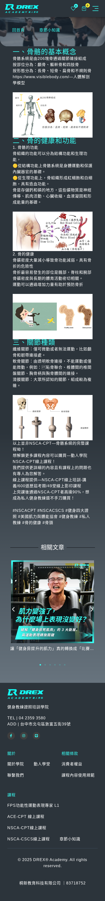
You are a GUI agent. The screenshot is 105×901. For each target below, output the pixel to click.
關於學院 (15, 764)
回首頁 (18, 30)
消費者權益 (72, 764)
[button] (13, 609)
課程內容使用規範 (78, 775)
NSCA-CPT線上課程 (26, 828)
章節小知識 (49, 30)
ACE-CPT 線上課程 (25, 817)
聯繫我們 (15, 775)
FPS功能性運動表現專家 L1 (33, 805)
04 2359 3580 (32, 718)
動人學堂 (42, 764)
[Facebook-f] (11, 736)
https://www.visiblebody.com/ (41, 77)
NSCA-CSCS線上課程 (28, 839)
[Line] (36, 736)
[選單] (95, 8)
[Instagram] (24, 736)
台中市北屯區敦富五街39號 (45, 724)
